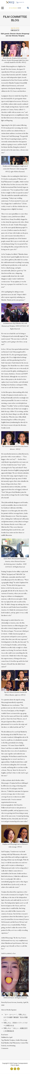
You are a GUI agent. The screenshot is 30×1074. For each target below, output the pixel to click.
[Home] (11, 2)
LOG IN (19, 8)
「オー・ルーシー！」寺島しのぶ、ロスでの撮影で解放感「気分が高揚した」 (16, 1017)
